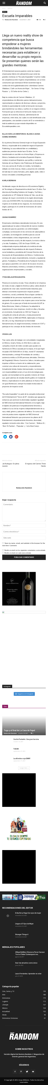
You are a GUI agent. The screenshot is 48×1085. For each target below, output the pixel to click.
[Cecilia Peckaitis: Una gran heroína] (6, 741)
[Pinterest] (21, 1071)
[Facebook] (15, 1071)
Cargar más (23, 768)
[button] (45, 3)
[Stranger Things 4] (7, 937)
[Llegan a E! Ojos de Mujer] (7, 926)
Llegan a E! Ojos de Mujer (24, 924)
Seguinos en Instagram (25, 694)
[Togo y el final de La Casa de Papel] (24, 723)
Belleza (10, 8)
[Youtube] (33, 1071)
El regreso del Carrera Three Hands (35, 465)
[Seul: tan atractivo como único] (7, 966)
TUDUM (16, 749)
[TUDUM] (6, 751)
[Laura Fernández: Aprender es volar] (7, 976)
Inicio (4, 8)
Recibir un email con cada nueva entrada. (17, 553)
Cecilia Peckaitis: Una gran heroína (26, 739)
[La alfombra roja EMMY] (6, 760)
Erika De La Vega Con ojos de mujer (28, 913)
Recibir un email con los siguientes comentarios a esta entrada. (25, 550)
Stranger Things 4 (21, 934)
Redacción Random (11, 19)
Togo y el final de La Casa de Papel (19, 730)
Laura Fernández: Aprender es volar (28, 974)
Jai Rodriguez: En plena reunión (10, 465)
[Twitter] (27, 1071)
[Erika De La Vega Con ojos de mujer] (7, 916)
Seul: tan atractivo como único (26, 963)
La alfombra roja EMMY (21, 758)
